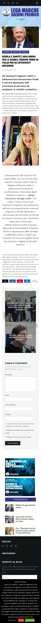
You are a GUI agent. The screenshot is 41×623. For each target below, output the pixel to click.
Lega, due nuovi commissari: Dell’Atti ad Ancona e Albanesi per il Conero (25, 518)
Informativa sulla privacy (31, 614)
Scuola (25, 52)
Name (7, 395)
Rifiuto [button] (21, 620)
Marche (6, 52)
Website (8, 414)
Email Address (10, 405)
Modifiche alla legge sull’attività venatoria (25, 506)
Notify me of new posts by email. (19, 437)
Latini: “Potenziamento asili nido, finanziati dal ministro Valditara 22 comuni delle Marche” (26, 530)
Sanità (15, 52)
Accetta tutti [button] (29, 620)
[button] (20, 19)
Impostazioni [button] (12, 620)
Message (8, 375)
